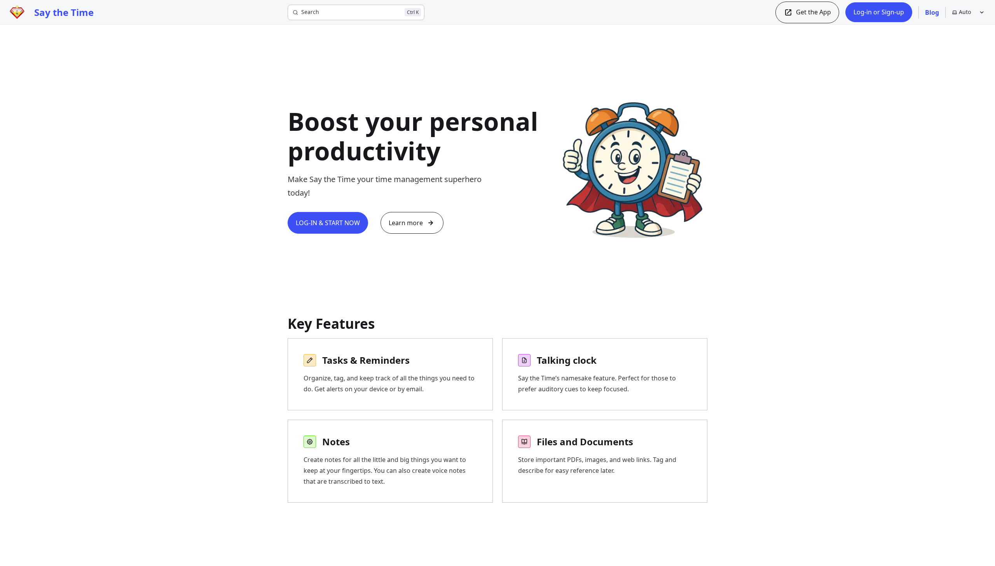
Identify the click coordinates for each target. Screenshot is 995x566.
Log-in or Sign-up (879, 12)
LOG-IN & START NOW (328, 223)
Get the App (813, 12)
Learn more (406, 223)
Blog (932, 12)
